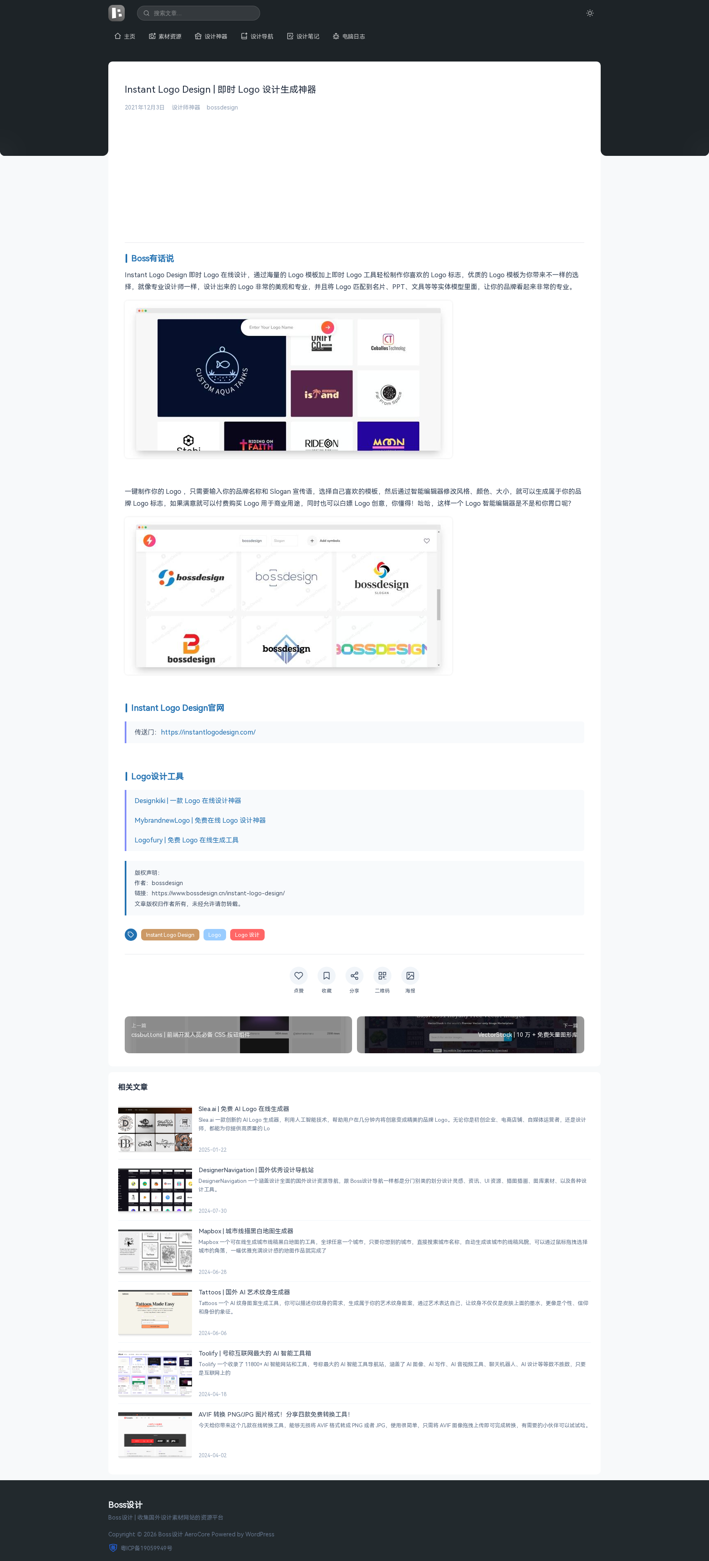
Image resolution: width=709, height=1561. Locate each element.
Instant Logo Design (170, 934)
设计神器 (215, 36)
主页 (129, 36)
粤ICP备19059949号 (146, 1548)
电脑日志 (353, 36)
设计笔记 (307, 36)
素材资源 (169, 36)
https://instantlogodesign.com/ (208, 732)
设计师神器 (186, 107)
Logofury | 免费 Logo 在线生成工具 (187, 839)
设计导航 (261, 36)
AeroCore (197, 1534)
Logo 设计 (247, 934)
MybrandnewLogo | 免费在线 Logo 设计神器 (200, 820)
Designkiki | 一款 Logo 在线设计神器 (188, 800)
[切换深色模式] (590, 13)
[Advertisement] (354, 172)
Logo (214, 934)
